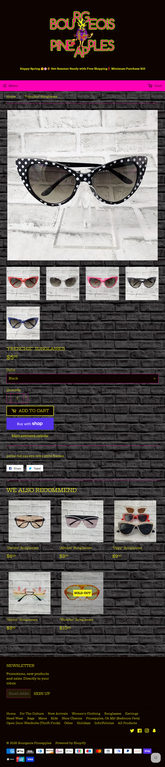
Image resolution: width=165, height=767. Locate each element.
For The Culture (32, 713)
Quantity (13, 390)
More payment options (30, 435)
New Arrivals (58, 713)
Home (11, 96)
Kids (54, 718)
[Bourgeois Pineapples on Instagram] (147, 731)
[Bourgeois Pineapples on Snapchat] (154, 731)
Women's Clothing (86, 713)
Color (10, 370)
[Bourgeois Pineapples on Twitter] (132, 731)
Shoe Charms (72, 718)
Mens (42, 718)
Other (68, 723)
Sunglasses (112, 713)
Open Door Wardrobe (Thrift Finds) (33, 723)
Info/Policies (104, 723)
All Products (127, 723)
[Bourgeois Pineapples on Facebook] (139, 731)
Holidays (83, 723)
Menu (13, 86)
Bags (30, 718)
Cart (158, 86)
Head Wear (14, 718)
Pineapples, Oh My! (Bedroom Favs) (113, 718)
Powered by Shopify (70, 743)
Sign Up (42, 693)
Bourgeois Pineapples (34, 743)
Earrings (131, 713)
